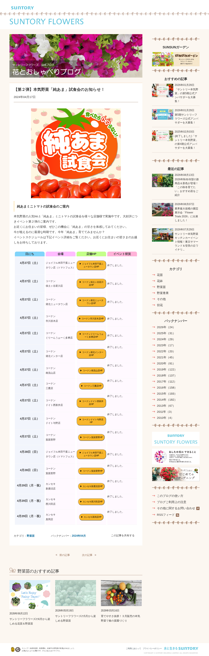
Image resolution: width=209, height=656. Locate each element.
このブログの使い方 (170, 495)
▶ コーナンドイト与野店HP (91, 421)
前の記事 (64, 555)
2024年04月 (79, 535)
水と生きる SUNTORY (181, 648)
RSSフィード (166, 514)
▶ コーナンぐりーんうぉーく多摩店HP (91, 335)
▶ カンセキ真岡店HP (91, 517)
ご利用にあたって (133, 648)
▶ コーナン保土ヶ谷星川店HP (91, 283)
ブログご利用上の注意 (171, 502)
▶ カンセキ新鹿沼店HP (91, 486)
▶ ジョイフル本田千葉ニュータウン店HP (91, 265)
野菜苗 (31, 535)
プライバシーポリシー (152, 648)
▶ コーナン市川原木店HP (91, 318)
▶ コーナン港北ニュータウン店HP (91, 301)
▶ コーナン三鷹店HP (91, 386)
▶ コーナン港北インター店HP (91, 353)
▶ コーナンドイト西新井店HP (91, 402)
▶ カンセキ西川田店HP (91, 501)
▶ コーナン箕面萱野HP (91, 437)
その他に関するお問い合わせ (176, 508)
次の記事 (87, 555)
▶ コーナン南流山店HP (91, 370)
